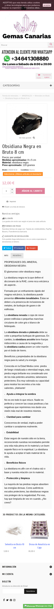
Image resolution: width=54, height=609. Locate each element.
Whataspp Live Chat (43, 606)
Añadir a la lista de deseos (14, 207)
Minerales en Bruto (42, 96)
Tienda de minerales (10, 96)
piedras (27, 484)
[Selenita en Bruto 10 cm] (15, 530)
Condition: (25, 170)
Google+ (32, 248)
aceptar (46, 5)
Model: (5, 170)
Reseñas (17, 256)
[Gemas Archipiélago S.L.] (27, 26)
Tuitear (8, 248)
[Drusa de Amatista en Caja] (40, 530)
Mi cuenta (7, 574)
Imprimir (12, 202)
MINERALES (27, 96)
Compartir (19, 248)
